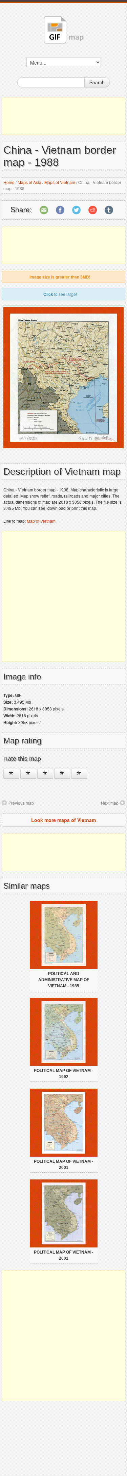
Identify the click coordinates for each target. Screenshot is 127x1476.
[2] (28, 774)
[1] (11, 774)
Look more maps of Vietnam (63, 820)
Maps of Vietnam (59, 182)
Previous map (21, 803)
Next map (110, 803)
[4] (62, 774)
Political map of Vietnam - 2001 (63, 1164)
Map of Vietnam (41, 521)
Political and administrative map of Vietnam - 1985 (63, 979)
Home (9, 182)
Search (97, 82)
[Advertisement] (63, 116)
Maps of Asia (29, 182)
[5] (79, 774)
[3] (45, 774)
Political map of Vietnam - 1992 (63, 1073)
